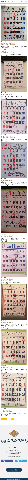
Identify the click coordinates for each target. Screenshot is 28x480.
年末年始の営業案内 (8, 44)
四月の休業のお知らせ (8, 137)
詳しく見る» (4, 48)
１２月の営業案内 (7, 236)
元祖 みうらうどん (7, 1)
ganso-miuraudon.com (10, 479)
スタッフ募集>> (14, 470)
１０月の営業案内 (7, 322)
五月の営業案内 (6, 95)
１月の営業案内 (6, 181)
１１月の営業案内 (7, 280)
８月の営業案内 (6, 411)
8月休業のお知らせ (7, 52)
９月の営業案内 (6, 367)
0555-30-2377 (14, 447)
